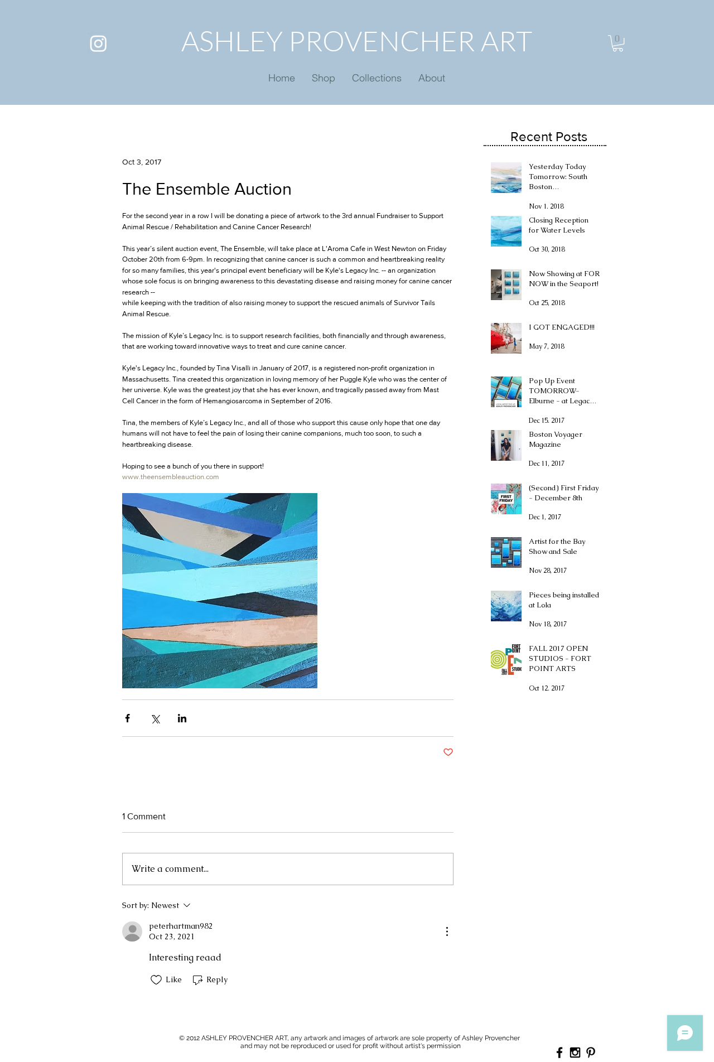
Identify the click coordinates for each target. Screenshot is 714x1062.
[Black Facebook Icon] (559, 1052)
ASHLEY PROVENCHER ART (356, 40)
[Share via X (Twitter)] (154, 718)
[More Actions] (447, 931)
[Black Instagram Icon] (575, 1052)
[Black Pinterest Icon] (590, 1052)
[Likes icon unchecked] (156, 980)
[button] (618, 43)
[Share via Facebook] (127, 718)
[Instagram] (98, 43)
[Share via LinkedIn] (182, 718)
